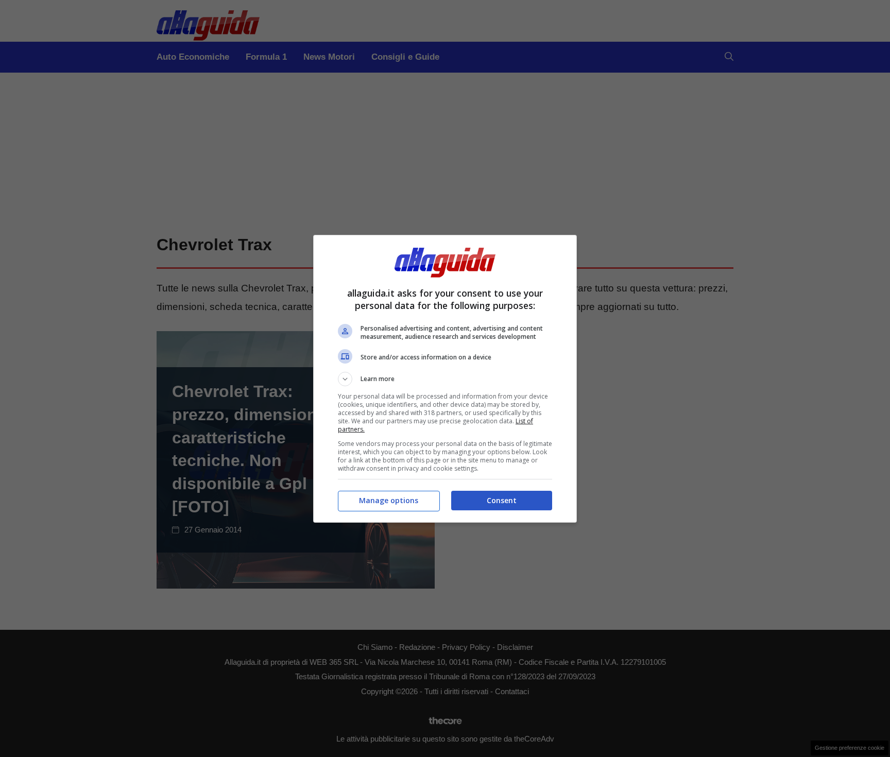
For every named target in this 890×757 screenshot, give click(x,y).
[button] (445, 379)
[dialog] (445, 379)
